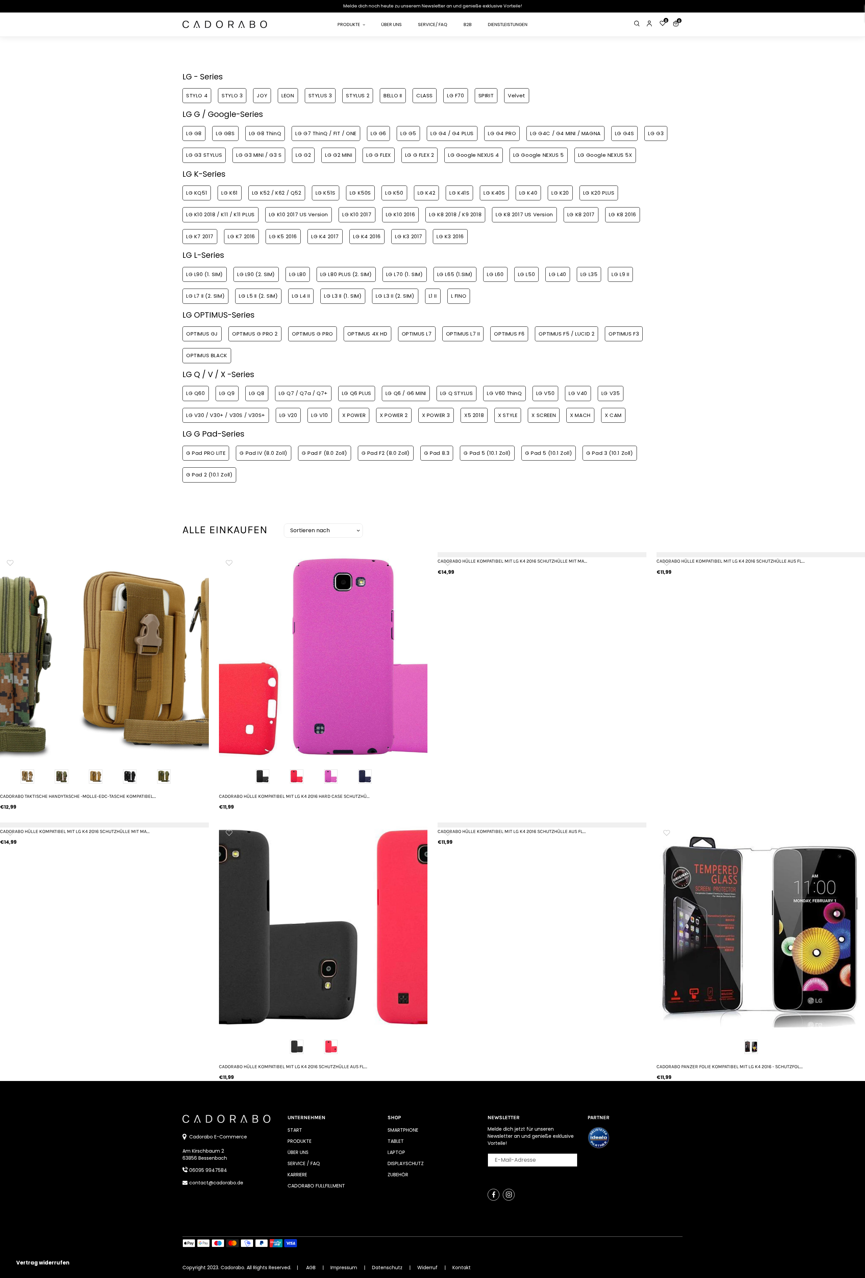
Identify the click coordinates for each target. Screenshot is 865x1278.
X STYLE (507, 415)
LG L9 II (620, 274)
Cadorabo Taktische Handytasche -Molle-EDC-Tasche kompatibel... (78, 796)
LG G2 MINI (338, 154)
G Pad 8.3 (436, 453)
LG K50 (394, 192)
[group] (104, 656)
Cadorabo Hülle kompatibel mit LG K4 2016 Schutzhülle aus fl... (293, 1067)
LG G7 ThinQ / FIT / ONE (325, 133)
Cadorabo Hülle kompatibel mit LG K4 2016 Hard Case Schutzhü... (294, 796)
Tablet (396, 1141)
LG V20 (288, 415)
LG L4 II (301, 295)
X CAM (613, 415)
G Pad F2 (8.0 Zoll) (386, 453)
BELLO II (393, 95)
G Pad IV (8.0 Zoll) (263, 453)
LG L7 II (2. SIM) (205, 295)
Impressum (344, 1267)
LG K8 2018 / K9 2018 (455, 214)
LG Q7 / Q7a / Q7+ (303, 393)
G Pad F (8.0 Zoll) (324, 453)
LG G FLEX (378, 154)
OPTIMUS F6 (509, 333)
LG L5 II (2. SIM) (258, 295)
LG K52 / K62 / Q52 (276, 192)
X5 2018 (474, 415)
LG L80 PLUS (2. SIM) (346, 274)
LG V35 (610, 393)
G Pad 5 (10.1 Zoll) (487, 453)
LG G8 (194, 133)
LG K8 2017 (581, 214)
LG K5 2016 (283, 236)
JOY (262, 95)
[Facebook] (493, 1195)
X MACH (580, 415)
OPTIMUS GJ (202, 333)
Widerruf (428, 1267)
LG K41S (459, 192)
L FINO (459, 295)
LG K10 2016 (400, 214)
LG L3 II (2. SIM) (395, 295)
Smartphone (403, 1130)
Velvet (516, 95)
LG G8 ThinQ (265, 133)
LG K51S (326, 192)
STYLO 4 (196, 95)
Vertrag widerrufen (42, 1262)
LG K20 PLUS (599, 192)
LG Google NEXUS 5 (538, 154)
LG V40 (578, 393)
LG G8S (225, 133)
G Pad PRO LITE (205, 453)
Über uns (298, 1152)
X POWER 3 (436, 415)
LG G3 (656, 133)
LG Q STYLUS (456, 393)
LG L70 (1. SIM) (404, 274)
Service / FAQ (304, 1163)
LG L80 (297, 274)
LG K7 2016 (241, 236)
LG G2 (303, 154)
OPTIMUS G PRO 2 (255, 333)
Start (295, 1130)
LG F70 (455, 95)
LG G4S (624, 133)
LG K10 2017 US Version (298, 214)
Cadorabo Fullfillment (316, 1185)
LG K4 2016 (367, 236)
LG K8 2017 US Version (524, 214)
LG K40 (528, 192)
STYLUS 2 (357, 95)
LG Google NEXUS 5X (605, 154)
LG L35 (589, 274)
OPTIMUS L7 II (463, 333)
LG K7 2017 (200, 236)
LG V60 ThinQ (504, 393)
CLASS (424, 95)
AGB (311, 1267)
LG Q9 (227, 393)
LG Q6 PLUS (356, 393)
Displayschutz (406, 1163)
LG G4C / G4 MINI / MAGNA (565, 133)
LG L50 (526, 274)
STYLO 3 (232, 95)
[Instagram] (509, 1195)
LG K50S (360, 192)
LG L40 (557, 274)
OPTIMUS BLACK (206, 355)
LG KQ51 (196, 192)
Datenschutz (388, 1267)
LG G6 (378, 133)
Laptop (396, 1152)
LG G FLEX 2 (419, 154)
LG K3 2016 (450, 236)
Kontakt (461, 1267)
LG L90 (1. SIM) (204, 274)
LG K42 (427, 192)
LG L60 (495, 274)
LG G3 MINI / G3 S (258, 154)
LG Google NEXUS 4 (473, 154)
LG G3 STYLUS (204, 154)
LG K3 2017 (408, 236)
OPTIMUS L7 (417, 333)
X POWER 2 (393, 415)
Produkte (300, 1141)
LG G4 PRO (502, 133)
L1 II (433, 295)
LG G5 (408, 133)
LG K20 (560, 192)
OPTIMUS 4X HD (367, 333)
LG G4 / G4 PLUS (452, 133)
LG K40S (494, 192)
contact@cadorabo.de (216, 1182)
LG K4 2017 (325, 236)
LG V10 (319, 415)
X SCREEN (544, 415)
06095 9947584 (208, 1170)
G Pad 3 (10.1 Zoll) (609, 453)
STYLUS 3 (320, 95)
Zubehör (398, 1174)
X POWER (354, 415)
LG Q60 (195, 393)
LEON (287, 95)
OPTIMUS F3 (624, 333)
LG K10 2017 (357, 214)
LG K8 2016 (622, 214)
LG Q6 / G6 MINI (406, 393)
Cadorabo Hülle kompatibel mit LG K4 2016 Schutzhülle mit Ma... (512, 561)
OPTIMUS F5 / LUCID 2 (566, 333)
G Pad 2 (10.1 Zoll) (209, 474)
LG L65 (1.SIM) (455, 274)
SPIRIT (486, 95)
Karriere (297, 1174)
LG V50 (545, 393)
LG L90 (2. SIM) (256, 274)
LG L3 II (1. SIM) (343, 295)
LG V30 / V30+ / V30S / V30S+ (225, 415)
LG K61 (229, 192)
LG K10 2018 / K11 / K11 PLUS (220, 214)
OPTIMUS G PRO (312, 333)
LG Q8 (257, 393)
